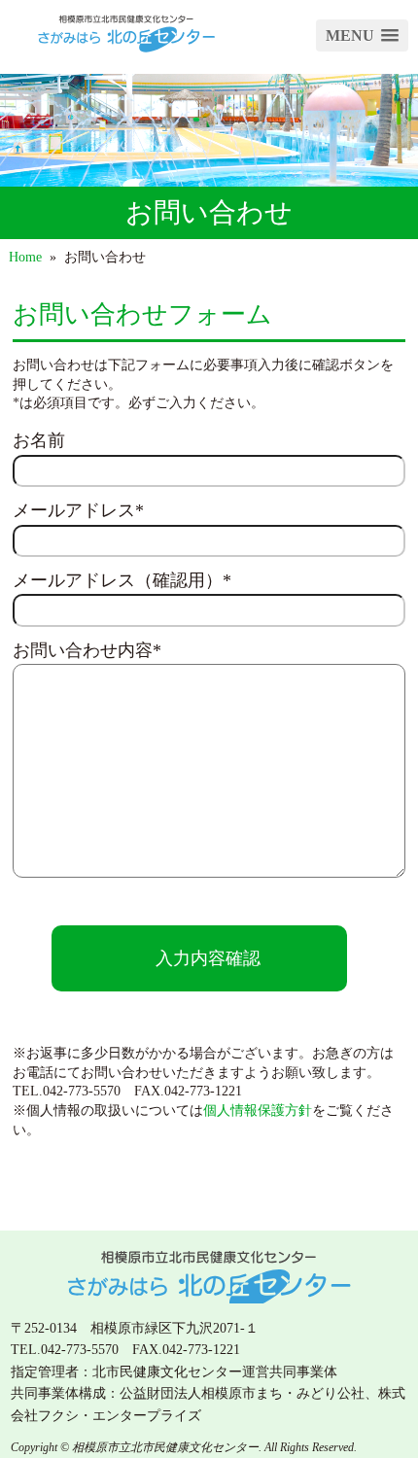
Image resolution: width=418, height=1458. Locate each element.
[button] (362, 35)
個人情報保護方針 (257, 1110)
